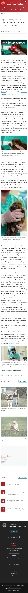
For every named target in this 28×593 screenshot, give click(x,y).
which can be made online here (15, 343)
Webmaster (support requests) (14, 548)
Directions (4, 10)
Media (14, 569)
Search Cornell (22, 1)
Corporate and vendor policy (14, 558)
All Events (22, 477)
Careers (14, 576)
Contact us (14, 573)
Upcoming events (14, 571)
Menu (25, 1)
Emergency (23, 10)
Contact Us (14, 10)
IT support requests (14, 553)
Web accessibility (14, 550)
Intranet (14, 555)
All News (22, 381)
